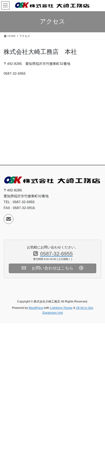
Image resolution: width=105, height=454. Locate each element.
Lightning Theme (61, 308)
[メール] (8, 219)
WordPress (36, 308)
